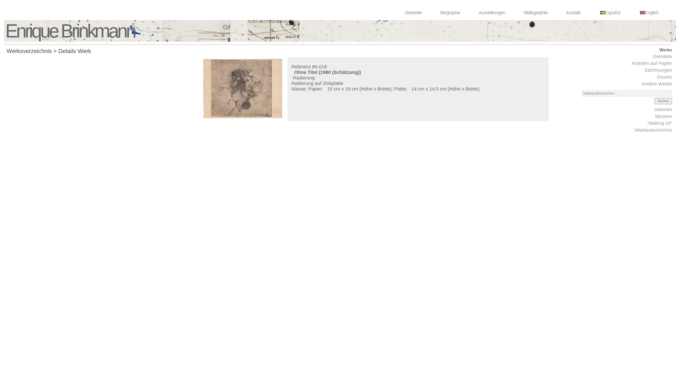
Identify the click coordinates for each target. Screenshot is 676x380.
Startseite (413, 12)
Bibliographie (536, 12)
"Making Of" (659, 123)
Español (612, 12)
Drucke (664, 77)
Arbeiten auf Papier (651, 63)
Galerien (663, 109)
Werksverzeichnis (653, 130)
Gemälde (662, 56)
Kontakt (573, 12)
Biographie (450, 12)
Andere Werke (657, 84)
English (652, 12)
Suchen (663, 101)
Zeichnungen (658, 70)
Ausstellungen (492, 12)
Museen (663, 116)
